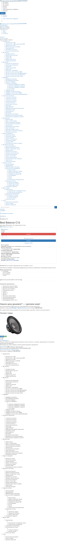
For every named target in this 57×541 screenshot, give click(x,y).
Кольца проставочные (11, 146)
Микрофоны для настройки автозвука (14, 115)
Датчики (10, 176)
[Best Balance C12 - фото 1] (6, 226)
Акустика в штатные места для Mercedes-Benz (16, 73)
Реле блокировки (12, 175)
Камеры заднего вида (13, 185)
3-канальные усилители (11, 100)
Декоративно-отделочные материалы (14, 130)
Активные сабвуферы (10, 81)
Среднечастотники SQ (11, 67)
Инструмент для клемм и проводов (14, 158)
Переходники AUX (10, 48)
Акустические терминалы (11, 154)
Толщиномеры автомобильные (13, 193)
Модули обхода (11, 169)
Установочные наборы (11, 140)
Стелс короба (11, 88)
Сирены (10, 178)
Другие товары (6, 188)
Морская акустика (12, 197)
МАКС (6, 25)
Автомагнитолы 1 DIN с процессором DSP (15, 44)
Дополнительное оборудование (13, 168)
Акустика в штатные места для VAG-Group (15, 74)
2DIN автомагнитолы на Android (13, 46)
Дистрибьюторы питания (11, 151)
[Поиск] (55, 207)
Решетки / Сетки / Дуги (11, 155)
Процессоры (8, 105)
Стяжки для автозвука (10, 161)
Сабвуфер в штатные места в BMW (14, 93)
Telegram (7, 26)
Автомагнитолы (6, 41)
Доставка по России (28, 238)
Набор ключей (9, 160)
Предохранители (9, 150)
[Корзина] (28, 0)
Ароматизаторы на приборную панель (17, 190)
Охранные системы (7, 162)
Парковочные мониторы (13, 183)
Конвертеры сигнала (10, 109)
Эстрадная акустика (10, 53)
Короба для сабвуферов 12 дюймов (16, 86)
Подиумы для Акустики (11, 60)
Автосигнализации (10, 164)
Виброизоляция (9, 119)
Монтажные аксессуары (8, 144)
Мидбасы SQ (8, 69)
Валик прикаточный (10, 127)
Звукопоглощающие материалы (13, 122)
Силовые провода (10, 137)
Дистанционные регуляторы (12, 114)
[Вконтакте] (3, 20)
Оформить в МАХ (29, 243)
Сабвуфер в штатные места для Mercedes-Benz (16, 94)
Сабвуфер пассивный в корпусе (13, 91)
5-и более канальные (10, 102)
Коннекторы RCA (9, 141)
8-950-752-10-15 (9, 260)
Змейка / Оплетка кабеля (11, 139)
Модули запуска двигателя (14, 172)
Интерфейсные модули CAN (14, 174)
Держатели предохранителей (12, 147)
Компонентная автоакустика (12, 63)
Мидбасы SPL (9, 58)
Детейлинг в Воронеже (11, 204)
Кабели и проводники (8, 133)
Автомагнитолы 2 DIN (10, 45)
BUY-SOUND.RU (23, 0)
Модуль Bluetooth (9, 107)
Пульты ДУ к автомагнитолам (12, 51)
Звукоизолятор (9, 125)
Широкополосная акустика (12, 55)
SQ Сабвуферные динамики (12, 80)
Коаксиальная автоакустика (12, 65)
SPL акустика (6, 52)
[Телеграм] (3, 21)
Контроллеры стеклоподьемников (16, 179)
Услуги (4, 200)
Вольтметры (8, 112)
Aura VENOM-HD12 (4, 340)
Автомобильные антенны (11, 49)
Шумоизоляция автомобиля (12, 202)
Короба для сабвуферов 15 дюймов (16, 87)
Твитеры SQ (8, 66)
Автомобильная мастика (11, 132)
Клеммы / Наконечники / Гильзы (13, 148)
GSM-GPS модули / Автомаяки (13, 167)
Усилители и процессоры (8, 95)
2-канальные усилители (11, 98)
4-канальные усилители (11, 101)
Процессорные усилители (11, 104)
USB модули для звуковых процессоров (15, 108)
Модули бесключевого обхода (15, 171)
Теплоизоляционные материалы (13, 123)
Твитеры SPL (8, 56)
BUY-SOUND (4, 346)
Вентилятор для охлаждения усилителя (15, 116)
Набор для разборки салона (12, 129)
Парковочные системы (11, 181)
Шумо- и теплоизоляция (11, 121)
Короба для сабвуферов (11, 83)
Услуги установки (9, 203)
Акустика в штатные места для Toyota (14, 76)
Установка (2, 209)
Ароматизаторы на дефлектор (15, 192)
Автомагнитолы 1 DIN (10, 42)
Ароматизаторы (9, 189)
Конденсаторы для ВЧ (11, 59)
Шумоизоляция (6, 118)
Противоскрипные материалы (12, 126)
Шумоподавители (10, 111)
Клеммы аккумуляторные (11, 157)
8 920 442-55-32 (3, 29)
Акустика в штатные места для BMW (14, 72)
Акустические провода (11, 136)
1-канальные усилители (11, 97)
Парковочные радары (13, 182)
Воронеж (28, 240)
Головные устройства (13, 196)
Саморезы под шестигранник (12, 153)
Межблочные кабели (10, 134)
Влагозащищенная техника (12, 195)
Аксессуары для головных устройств (14, 143)
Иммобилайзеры (9, 165)
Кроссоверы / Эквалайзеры (12, 70)
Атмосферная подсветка (11, 186)
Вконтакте (2, 26)
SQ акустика (5, 62)
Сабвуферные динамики (11, 79)
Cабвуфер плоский (10, 90)
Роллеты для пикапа (10, 199)
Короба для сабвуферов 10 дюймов (16, 84)
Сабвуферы (5, 77)
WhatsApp (2, 25)
